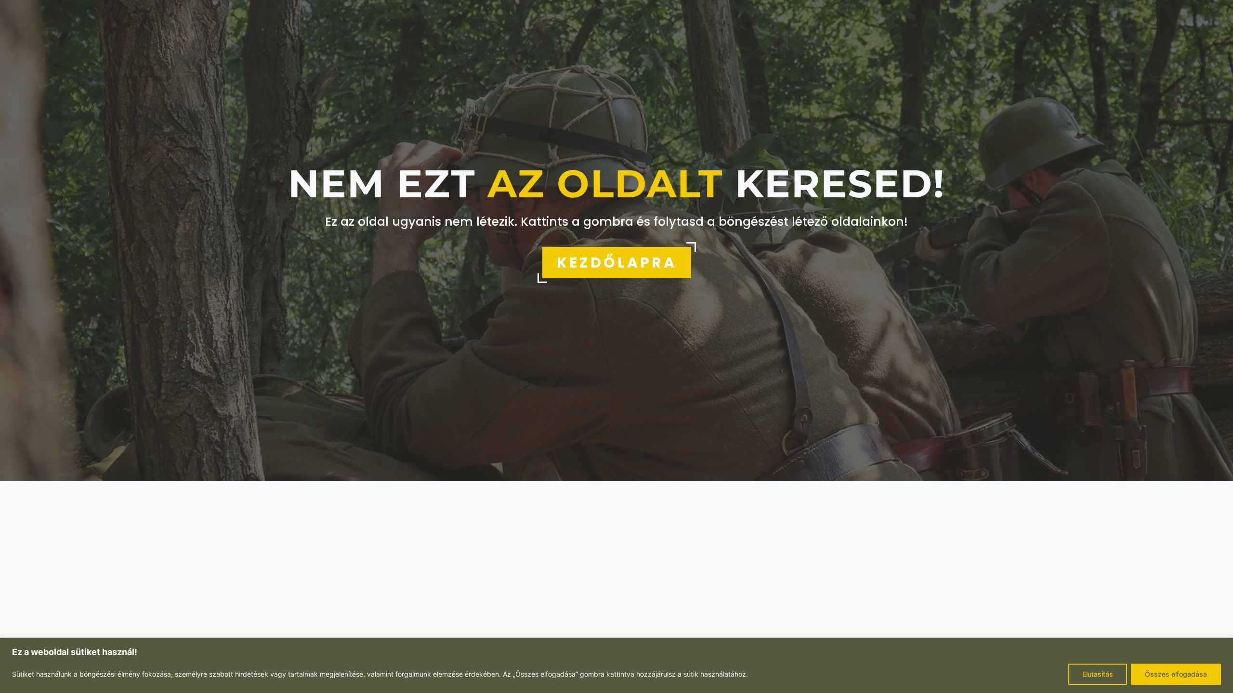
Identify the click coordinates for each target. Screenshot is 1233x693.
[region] (616, 665)
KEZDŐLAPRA (617, 262)
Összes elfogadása (1176, 674)
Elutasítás (1097, 674)
